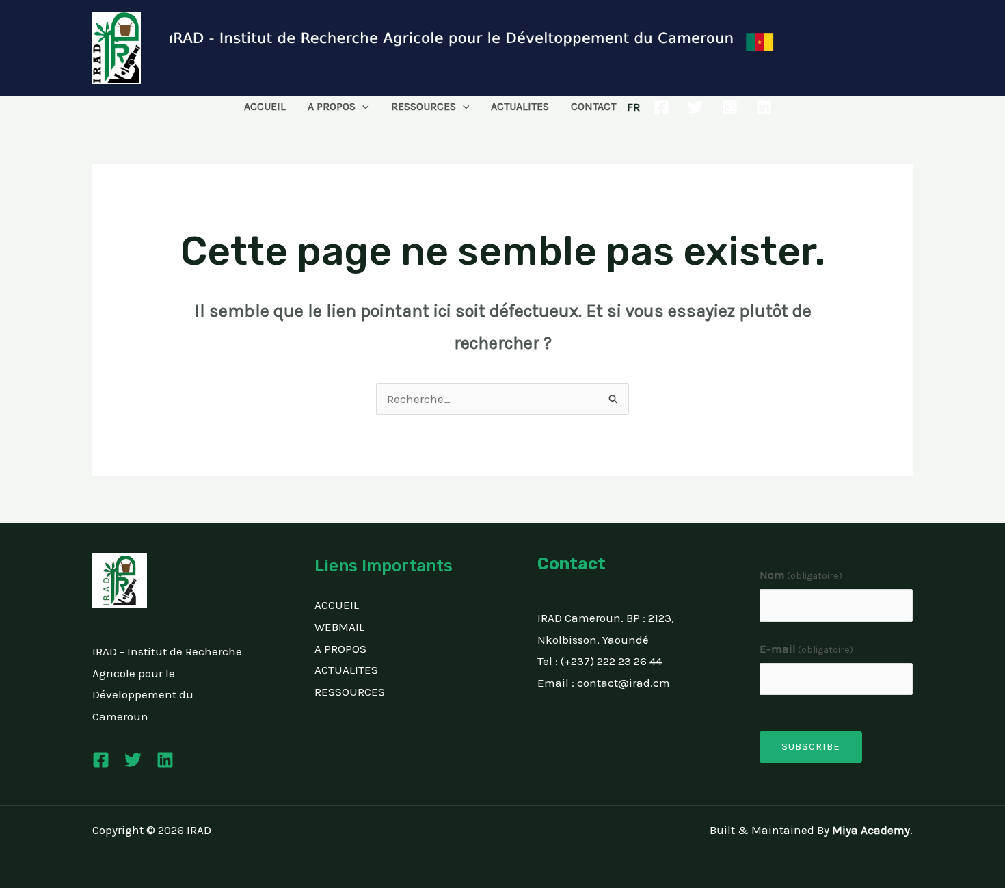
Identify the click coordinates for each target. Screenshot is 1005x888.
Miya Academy (871, 830)
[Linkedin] (764, 107)
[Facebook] (661, 107)
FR (633, 107)
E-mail (807, 648)
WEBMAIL (339, 627)
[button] (362, 106)
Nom (801, 575)
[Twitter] (696, 107)
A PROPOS (332, 106)
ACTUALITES (520, 106)
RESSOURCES (423, 106)
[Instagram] (730, 107)
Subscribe (810, 746)
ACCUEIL (265, 106)
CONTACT (593, 106)
